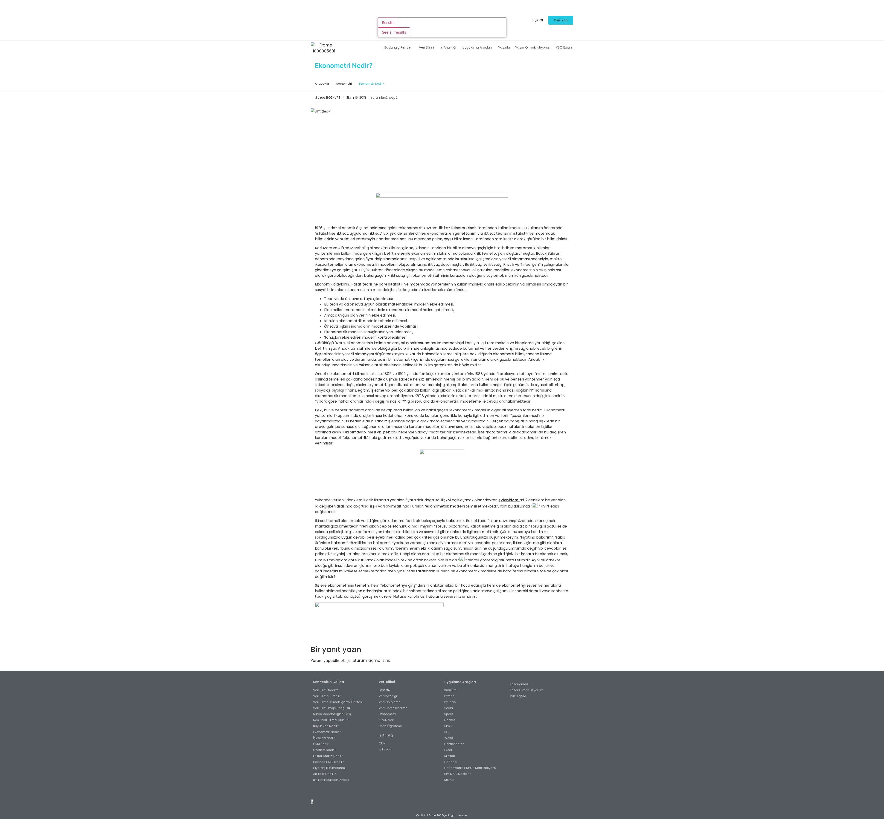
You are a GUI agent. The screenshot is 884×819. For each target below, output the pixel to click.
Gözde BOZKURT (327, 97)
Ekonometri (344, 84)
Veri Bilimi (426, 47)
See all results (394, 32)
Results (388, 22)
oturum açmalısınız (371, 660)
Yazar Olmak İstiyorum (533, 47)
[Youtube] (445, 791)
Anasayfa (322, 84)
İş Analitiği (448, 47)
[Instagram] (440, 791)
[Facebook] (434, 791)
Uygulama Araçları (477, 47)
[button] (399, 47)
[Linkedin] (450, 791)
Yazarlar (504, 47)
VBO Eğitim (564, 47)
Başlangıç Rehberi (398, 47)
